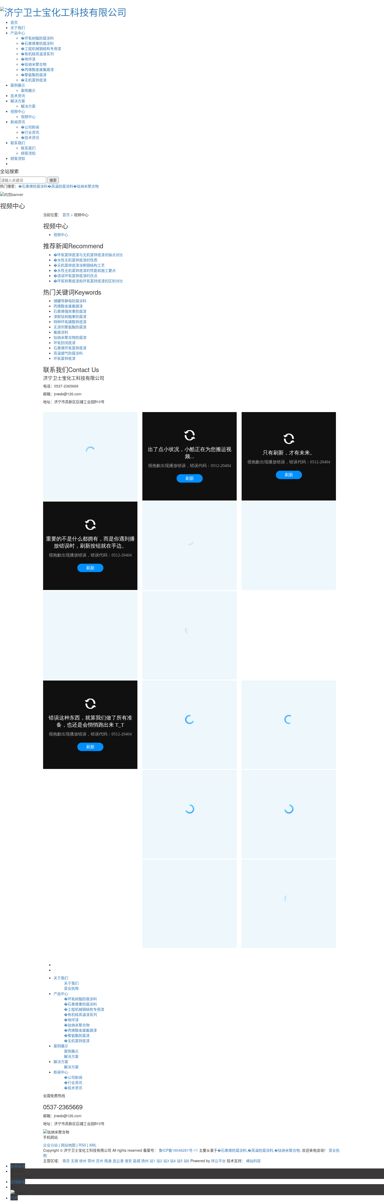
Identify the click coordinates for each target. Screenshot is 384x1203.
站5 (180, 1160)
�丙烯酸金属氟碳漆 (37, 69)
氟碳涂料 (61, 332)
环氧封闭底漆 (64, 342)
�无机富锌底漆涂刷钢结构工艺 (79, 265)
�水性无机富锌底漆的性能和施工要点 (85, 270)
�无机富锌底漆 (33, 79)
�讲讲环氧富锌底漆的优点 (75, 275)
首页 (14, 22)
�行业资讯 (30, 132)
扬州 (145, 1160)
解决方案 (17, 100)
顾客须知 (28, 153)
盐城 (136, 1160)
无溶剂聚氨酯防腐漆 (70, 326)
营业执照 (71, 988)
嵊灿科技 (253, 1160)
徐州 (82, 1160)
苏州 (99, 1160)
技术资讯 (17, 95)
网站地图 (68, 1145)
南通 (108, 1160)
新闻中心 (61, 1072)
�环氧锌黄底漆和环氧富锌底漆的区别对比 (88, 280)
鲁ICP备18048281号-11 (178, 1150)
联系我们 (17, 142)
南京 (66, 1160)
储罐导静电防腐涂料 (70, 300)
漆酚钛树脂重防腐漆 (70, 316)
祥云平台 (218, 1160)
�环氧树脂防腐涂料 (37, 38)
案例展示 (17, 85)
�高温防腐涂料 (60, 186)
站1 (152, 1160)
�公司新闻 (30, 127)
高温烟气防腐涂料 (68, 353)
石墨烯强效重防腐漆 (70, 311)
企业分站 (50, 1145)
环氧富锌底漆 (64, 358)
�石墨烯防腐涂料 (33, 186)
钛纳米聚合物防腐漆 (70, 337)
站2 (159, 1160)
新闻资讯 (17, 121)
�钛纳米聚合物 (33, 64)
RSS (82, 1145)
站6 (186, 1160)
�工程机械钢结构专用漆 (41, 48)
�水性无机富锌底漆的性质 (75, 259)
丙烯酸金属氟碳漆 (68, 305)
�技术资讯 (30, 137)
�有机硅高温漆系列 (37, 53)
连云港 (118, 1160)
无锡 (74, 1160)
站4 (173, 1160)
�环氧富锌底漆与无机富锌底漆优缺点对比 (88, 254)
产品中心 (17, 32)
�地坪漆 (28, 58)
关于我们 (17, 27)
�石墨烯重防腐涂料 (37, 43)
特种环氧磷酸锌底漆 (70, 321)
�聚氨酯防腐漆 (33, 74)
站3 (166, 1160)
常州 (91, 1160)
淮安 (128, 1160)
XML (93, 1145)
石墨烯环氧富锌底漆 (70, 347)
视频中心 (17, 111)
